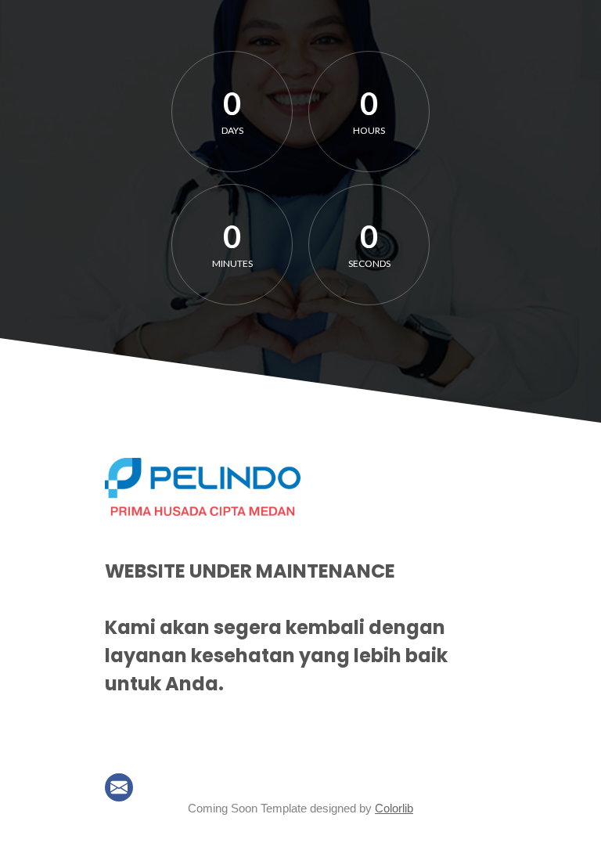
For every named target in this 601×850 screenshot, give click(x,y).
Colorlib (394, 808)
